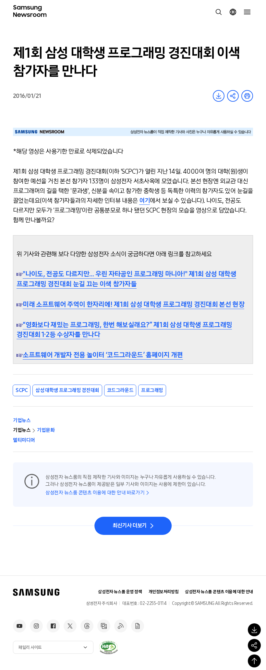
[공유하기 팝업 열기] (254, 645)
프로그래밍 (152, 390)
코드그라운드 (120, 390)
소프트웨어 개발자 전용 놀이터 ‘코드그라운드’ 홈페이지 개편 (103, 355)
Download (218, 96)
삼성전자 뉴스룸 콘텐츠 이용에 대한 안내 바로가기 (94, 493)
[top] (254, 660)
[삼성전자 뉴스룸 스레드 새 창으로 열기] (86, 625)
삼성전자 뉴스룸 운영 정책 (120, 592)
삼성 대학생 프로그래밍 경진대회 (67, 390)
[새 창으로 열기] (108, 647)
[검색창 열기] (218, 12)
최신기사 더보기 (130, 525)
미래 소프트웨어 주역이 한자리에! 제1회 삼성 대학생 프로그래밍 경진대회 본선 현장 (133, 304)
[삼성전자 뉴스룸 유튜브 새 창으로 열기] (19, 625)
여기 (144, 200)
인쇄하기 (247, 96)
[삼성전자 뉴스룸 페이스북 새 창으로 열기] (53, 625)
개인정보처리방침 (164, 592)
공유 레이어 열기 (233, 96)
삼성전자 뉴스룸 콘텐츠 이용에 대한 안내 (219, 592)
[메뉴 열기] (247, 12)
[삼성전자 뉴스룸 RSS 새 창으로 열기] (120, 625)
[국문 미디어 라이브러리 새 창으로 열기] (103, 625)
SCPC (22, 390)
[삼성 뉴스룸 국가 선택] (233, 12)
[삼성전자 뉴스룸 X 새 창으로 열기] (70, 625)
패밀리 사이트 (30, 647)
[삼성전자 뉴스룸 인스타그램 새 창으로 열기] (36, 625)
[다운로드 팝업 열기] (254, 629)
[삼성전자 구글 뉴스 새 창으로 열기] (137, 625)
